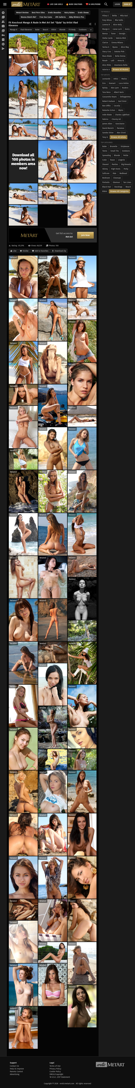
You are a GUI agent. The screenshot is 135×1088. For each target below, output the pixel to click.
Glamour (116, 182)
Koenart (112, 83)
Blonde (62, 30)
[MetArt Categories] (3, 31)
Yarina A (105, 47)
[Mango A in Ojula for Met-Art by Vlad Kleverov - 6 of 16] (52, 97)
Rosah (104, 60)
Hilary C (105, 16)
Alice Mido (106, 65)
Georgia (122, 33)
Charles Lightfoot (122, 115)
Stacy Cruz (106, 51)
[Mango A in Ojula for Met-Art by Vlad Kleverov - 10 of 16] (82, 129)
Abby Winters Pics (76, 17)
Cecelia (117, 106)
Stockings (118, 187)
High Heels (115, 169)
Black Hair (106, 187)
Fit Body (72, 30)
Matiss (124, 79)
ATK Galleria (60, 17)
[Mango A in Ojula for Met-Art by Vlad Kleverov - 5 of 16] (23, 97)
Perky (126, 169)
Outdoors (83, 30)
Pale (114, 173)
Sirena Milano (117, 42)
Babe (37, 30)
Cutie (104, 160)
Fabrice (105, 119)
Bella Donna (120, 56)
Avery (127, 29)
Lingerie (121, 160)
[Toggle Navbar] (5, 4)
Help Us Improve (17, 1069)
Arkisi (116, 79)
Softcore (105, 173)
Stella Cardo (107, 38)
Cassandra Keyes (109, 97)
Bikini (53, 30)
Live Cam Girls (56, 4)
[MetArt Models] (3, 22)
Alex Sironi (121, 133)
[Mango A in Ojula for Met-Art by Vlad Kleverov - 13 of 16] (23, 193)
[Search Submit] (106, 4)
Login (117, 4)
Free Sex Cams (46, 17)
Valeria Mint (121, 38)
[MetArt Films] (3, 17)
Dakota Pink (119, 51)
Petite (125, 155)
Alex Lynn (115, 88)
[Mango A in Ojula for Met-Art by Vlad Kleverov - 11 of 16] (52, 161)
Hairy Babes (69, 12)
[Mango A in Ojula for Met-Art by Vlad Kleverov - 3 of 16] (23, 65)
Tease (112, 160)
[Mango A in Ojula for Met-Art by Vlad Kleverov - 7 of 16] (82, 108)
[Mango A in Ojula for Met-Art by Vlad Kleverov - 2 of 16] (52, 54)
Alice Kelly (117, 25)
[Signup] (3, 40)
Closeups (117, 178)
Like (14, 251)
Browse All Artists (118, 137)
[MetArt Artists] (3, 26)
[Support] (3, 44)
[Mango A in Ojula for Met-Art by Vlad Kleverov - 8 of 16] (23, 129)
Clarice (105, 42)
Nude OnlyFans (74, 4)
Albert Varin (119, 92)
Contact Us (14, 1066)
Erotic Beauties (54, 12)
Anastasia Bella (120, 65)
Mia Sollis (119, 20)
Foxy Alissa (107, 20)
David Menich (108, 128)
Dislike (25, 251)
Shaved (105, 164)
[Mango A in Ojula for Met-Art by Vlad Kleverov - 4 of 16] (82, 75)
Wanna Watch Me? (28, 17)
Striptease (125, 146)
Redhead (123, 173)
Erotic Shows (83, 12)
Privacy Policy (55, 1069)
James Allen (107, 124)
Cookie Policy (55, 1071)
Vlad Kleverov (26, 30)
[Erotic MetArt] (26, 4)
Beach (45, 30)
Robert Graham (108, 101)
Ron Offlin (106, 106)
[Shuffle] (90, 24)
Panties (115, 164)
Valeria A (106, 69)
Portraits (106, 182)
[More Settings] (95, 24)
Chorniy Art (116, 119)
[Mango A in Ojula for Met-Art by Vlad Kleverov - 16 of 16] (23, 215)
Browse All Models (120, 69)
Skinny (105, 169)
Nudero (125, 88)
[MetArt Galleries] (3, 13)
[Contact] (3, 49)
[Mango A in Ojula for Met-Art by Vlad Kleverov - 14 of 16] (52, 193)
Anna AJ (121, 60)
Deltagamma (125, 97)
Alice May (125, 47)
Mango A (13, 30)
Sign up (127, 4)
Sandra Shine (108, 133)
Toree (113, 33)
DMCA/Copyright (56, 1074)
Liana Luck (117, 29)
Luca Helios (124, 83)
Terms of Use (55, 1066)
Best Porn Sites (38, 12)
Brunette (113, 146)
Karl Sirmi (122, 101)
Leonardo (106, 79)
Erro (104, 83)
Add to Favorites (41, 251)
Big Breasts (126, 164)
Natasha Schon (108, 110)
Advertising (14, 1074)
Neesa (105, 33)
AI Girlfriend (93, 4)
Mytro (120, 110)
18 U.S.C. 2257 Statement (60, 1077)
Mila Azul (124, 16)
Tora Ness (106, 92)
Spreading (106, 155)
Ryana (115, 47)
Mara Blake (107, 56)
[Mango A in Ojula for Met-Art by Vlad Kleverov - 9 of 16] (52, 129)
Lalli (112, 60)
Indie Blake (107, 115)
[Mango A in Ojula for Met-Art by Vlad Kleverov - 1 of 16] (23, 43)
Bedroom (106, 178)
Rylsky (105, 88)
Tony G (105, 137)
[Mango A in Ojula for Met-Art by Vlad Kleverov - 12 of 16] (82, 161)
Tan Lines (127, 182)
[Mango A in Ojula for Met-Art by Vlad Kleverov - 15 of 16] (82, 204)
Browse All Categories (119, 191)
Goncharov (119, 124)
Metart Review (22, 12)
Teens (104, 151)
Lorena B (106, 25)
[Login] (3, 35)
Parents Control (16, 1071)
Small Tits (114, 151)
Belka (114, 16)
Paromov (120, 128)
